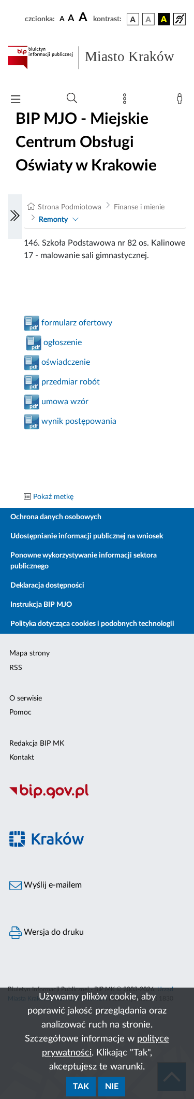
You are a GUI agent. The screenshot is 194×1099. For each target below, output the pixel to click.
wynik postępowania (78, 421)
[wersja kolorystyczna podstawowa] (133, 19)
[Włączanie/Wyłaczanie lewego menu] (15, 216)
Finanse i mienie (139, 207)
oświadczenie (64, 362)
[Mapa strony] (127, 101)
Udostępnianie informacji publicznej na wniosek (86, 536)
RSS (15, 668)
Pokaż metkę (53, 497)
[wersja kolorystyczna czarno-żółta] (164, 19)
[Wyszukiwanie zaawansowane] (72, 98)
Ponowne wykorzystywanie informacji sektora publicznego (83, 561)
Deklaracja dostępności (47, 585)
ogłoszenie (61, 342)
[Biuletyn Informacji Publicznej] (97, 796)
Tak (81, 1086)
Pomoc (20, 712)
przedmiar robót (69, 382)
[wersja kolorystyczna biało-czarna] (148, 19)
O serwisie (25, 698)
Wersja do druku (53, 932)
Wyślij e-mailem (52, 885)
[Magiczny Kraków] (97, 845)
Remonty (53, 219)
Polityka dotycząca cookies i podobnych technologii (92, 623)
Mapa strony (29, 653)
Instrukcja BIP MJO (41, 604)
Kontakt (21, 757)
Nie (111, 1086)
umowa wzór (63, 401)
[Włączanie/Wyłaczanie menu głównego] (15, 100)
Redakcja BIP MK (36, 743)
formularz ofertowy (75, 323)
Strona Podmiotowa (69, 207)
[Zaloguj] (181, 101)
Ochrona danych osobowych (55, 517)
